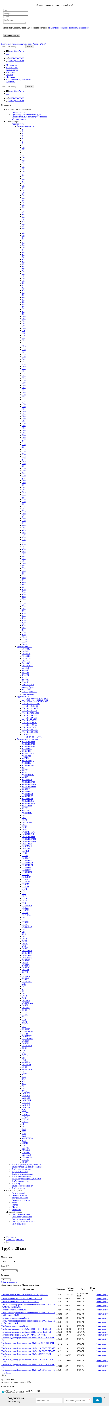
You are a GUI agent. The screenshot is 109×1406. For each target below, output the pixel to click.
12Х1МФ (26, 870)
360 (24, 513)
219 (24, 444)
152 (24, 373)
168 (24, 392)
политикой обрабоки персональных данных (69, 28)
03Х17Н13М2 (28, 741)
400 (24, 525)
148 (24, 368)
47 (23, 231)
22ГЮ (25, 972)
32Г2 (24, 1012)
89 (23, 304)
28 (23, 190)
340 (24, 501)
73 (23, 273)
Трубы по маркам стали (27, 739)
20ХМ (25, 962)
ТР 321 (25, 1145)
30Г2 (24, 996)
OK (97, 1400)
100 (24, 316)
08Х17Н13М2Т (29, 784)
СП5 (24, 1141)
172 (24, 397)
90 (23, 307)
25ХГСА (26, 977)
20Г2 (24, 939)
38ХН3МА (27, 1046)
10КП (25, 827)
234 (24, 454)
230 (24, 452)
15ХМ (25, 912)
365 (24, 516)
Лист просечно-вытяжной (23, 1221)
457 (24, 547)
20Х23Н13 (27, 950)
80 (23, 283)
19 (23, 169)
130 (24, 352)
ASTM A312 (27, 687)
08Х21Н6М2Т (28, 803)
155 (24, 378)
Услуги (9, 75)
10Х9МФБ (27, 846)
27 (23, 188)
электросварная (29, 694)
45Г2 (24, 1074)
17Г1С (25, 920)
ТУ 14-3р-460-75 (29, 725)
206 (24, 437)
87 (23, 300)
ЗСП (24, 1126)
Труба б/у (16, 1183)
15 (23, 159)
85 (23, 295)
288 (24, 480)
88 (23, 302)
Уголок (15, 1205)
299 (24, 482)
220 (24, 447)
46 (23, 228)
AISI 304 (26, 1095)
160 (24, 385)
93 (23, 311)
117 (23, 338)
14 (23, 157)
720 (24, 604)
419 (24, 535)
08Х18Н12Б (27, 796)
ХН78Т (25, 1160)
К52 (24, 1131)
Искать (30, 47)
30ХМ (25, 1005)
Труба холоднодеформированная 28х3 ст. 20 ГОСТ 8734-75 (28, 1370)
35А (24, 1019)
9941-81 (25, 682)
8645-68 (25, 673)
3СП (24, 1053)
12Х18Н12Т (27, 865)
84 (23, 292)
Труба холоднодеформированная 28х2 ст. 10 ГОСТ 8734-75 (28, 1348)
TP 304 (25, 1112)
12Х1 (24, 853)
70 (23, 271)
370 (24, 520)
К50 (24, 1129)
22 (23, 176)
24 (23, 181)
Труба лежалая (18, 1188)
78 (23, 281)
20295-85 (26, 663)
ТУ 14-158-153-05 (30, 706)
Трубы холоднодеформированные (27, 1167)
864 (24, 627)
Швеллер (16, 1207)
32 (23, 197)
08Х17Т (26, 789)
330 (24, 499)
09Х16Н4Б (27, 813)
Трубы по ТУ (23, 696)
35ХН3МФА (28, 1031)
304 (24, 487)
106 (24, 326)
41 (23, 216)
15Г (24, 893)
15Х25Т (26, 908)
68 (23, 266)
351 (24, 506)
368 (24, 518)
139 (24, 357)
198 (24, 428)
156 (24, 380)
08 (23, 768)
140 (24, 359)
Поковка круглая (19, 1195)
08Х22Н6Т (27, 806)
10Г (24, 817)
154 (24, 376)
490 (24, 561)
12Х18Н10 (27, 860)
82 (23, 288)
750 (24, 606)
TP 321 (25, 1122)
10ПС (25, 829)
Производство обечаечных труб (26, 114)
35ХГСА (26, 1029)
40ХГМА (26, 1062)
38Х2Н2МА (27, 1038)
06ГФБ (25, 758)
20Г (24, 936)
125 (24, 345)
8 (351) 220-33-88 (16, 58)
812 (24, 616)
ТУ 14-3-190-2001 (30, 715)
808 (24, 611)
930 (24, 635)
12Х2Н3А (26, 877)
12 (23, 152)
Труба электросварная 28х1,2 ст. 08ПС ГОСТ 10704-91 (26, 1329)
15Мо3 (25, 901)
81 (23, 285)
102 (24, 321)
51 (23, 238)
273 (24, 478)
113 (23, 333)
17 (23, 164)
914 (24, 630)
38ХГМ (25, 1041)
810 (24, 613)
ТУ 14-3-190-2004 (30, 718)
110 (23, 330)
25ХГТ (25, 979)
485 (24, 558)
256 (24, 468)
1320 (24, 642)
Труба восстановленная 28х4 (14, 1326)
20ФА (25, 943)
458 (24, 549)
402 (24, 528)
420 (24, 537)
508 (24, 566)
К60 (24, 1136)
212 (24, 442)
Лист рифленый (19, 1224)
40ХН (25, 1067)
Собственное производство (18, 79)
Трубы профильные (21, 1181)
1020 (24, 637)
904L (24, 1091)
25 (23, 183)
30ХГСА (26, 1000)
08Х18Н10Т (27, 794)
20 (23, 171)
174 (24, 399)
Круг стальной (18, 1193)
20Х (24, 946)
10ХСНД (26, 848)
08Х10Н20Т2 (28, 775)
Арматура (16, 1209)
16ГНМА (26, 915)
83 (23, 290)
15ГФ (24, 898)
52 (23, 240)
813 (24, 618)
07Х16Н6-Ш (28, 765)
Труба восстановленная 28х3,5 (15, 1318)
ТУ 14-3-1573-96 (29, 711)
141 (24, 361)
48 (23, 233)
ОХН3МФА (27, 1138)
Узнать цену (102, 1294)
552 (24, 575)
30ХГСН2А (27, 1003)
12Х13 (25, 855)
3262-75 (25, 668)
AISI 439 (26, 1107)
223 (24, 449)
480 (24, 554)
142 (24, 364)
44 (23, 224)
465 (24, 551)
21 (23, 174)
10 (23, 147)
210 (24, 440)
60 (23, 252)
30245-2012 (27, 665)
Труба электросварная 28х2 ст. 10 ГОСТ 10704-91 (23, 1335)
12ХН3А (26, 882)
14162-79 (26, 658)
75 (23, 276)
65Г (24, 1084)
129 (24, 349)
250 (24, 463)
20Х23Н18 (27, 953)
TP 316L (26, 1119)
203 (24, 433)
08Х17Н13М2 (28, 782)
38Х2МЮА (27, 1036)
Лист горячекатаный (21, 1214)
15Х (24, 903)
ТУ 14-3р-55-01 (29, 727)
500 (24, 563)
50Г (24, 1079)
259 (24, 471)
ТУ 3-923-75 (27, 734)
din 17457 (26, 689)
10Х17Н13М (28, 834)
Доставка (10, 77)
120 (24, 340)
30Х (24, 998)
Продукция (11, 65)
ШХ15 (25, 1162)
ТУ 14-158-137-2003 (31, 703)
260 (24, 473)
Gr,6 (24, 1110)
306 (24, 492)
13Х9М (25, 884)
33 (23, 200)
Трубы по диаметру (26, 126)
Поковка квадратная (21, 1200)
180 (24, 406)
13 (23, 155)
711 (23, 601)
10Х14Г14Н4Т (28, 832)
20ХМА (26, 965)
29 (23, 193)
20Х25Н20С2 (28, 955)
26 (23, 186)
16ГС (24, 917)
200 (24, 430)
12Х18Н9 (26, 867)
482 (24, 556)
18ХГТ (25, 924)
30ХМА (26, 1007)
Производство (18, 112)
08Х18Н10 (27, 791)
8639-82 (25, 670)
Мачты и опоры (19, 119)
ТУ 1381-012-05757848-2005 (35, 701)
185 (24, 409)
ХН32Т (25, 1148)
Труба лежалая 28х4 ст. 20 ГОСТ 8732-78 (20, 1301)
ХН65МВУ (27, 1157)
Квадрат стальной (20, 1198)
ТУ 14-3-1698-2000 (30, 713)
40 (23, 214)
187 (24, 414)
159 (24, 383)
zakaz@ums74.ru (16, 51)
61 (23, 254)
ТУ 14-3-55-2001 (29, 720)
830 (24, 625)
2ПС (24, 984)
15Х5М (25, 910)
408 (24, 532)
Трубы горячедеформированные (26, 1164)
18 (23, 167)
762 (24, 608)
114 (23, 335)
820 (24, 623)
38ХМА (26, 1043)
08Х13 (25, 777)
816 (24, 620)
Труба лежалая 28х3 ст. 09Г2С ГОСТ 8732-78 (21, 1299)
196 (24, 425)
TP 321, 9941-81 (29, 692)
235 (24, 456)
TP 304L (26, 1114)
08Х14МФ (27, 779)
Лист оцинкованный (21, 1219)
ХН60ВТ (26, 1152)
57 (23, 250)
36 (23, 207)
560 (24, 577)
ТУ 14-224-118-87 (30, 708)
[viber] (7, 53)
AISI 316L (27, 1100)
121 (24, 342)
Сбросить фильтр (9, 1282)
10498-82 (26, 649)
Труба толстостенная (21, 1169)
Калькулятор (12, 70)
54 (23, 245)
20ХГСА (26, 960)
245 (24, 461)
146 (24, 366)
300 (24, 485)
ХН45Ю (26, 1150)
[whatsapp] (6, 53)
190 (24, 418)
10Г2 (24, 820)
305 (24, 490)
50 (23, 235)
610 (24, 589)
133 (24, 354)
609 (24, 587)
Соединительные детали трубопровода (29, 117)
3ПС (24, 1050)
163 (24, 387)
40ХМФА (26, 1065)
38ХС (24, 1048)
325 (24, 497)
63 (23, 259)
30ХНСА (26, 1010)
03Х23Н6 (26, 751)
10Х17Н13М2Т (29, 839)
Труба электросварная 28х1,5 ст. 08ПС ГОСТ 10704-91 (26, 1332)
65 (23, 264)
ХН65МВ (26, 1155)
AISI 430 (26, 1105)
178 (24, 404)
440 (24, 542)
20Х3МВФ (27, 958)
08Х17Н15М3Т (29, 787)
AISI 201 (26, 1093)
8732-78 (25, 675)
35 (23, 205)
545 (24, 570)
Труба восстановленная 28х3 (14, 1310)
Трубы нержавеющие (21, 1176)
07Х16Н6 (26, 763)
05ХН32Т (26, 756)
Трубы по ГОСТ (24, 646)
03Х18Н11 (27, 749)
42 (23, 219)
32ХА (25, 1015)
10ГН (24, 825)
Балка (14, 1202)
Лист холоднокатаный (22, 1217)
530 (24, 568)
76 (23, 278)
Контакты (10, 82)
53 (23, 243)
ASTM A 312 (28, 684)
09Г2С (25, 808)
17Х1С (25, 922)
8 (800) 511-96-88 (16, 61)
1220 (24, 639)
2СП (24, 986)
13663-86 (26, 656)
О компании (12, 67)
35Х (24, 1026)
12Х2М (25, 874)
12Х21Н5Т (27, 872)
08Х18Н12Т (27, 798)
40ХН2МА (27, 1069)
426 (24, 539)
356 (24, 511)
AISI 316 (26, 1098)
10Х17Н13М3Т (29, 841)
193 (24, 421)
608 (24, 585)
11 (23, 150)
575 (24, 580)
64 (23, 262)
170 (24, 395)
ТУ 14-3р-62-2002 (30, 732)
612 (24, 592)
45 (23, 226)
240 (24, 459)
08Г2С (25, 770)
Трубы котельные (20, 1171)
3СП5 (25, 1055)
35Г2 (24, 1022)
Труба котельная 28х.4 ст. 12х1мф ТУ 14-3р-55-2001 (24, 1294)
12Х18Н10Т (27, 863)
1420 (24, 644)
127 (24, 347)
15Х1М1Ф (27, 905)
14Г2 (24, 889)
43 (23, 221)
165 (24, 390)
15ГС (24, 896)
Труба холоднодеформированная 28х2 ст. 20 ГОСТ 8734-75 (28, 1351)
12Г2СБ (25, 851)
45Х (24, 1076)
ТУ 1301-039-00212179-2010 (35, 699)
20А (24, 934)
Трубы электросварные (22, 1174)
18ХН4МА (27, 927)
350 (24, 504)
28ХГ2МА (27, 981)
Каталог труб (18, 124)
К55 (24, 1133)
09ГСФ (25, 810)
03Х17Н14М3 (28, 746)
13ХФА (25, 886)
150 (24, 371)
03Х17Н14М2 (28, 744)
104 (24, 323)
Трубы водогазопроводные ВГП (26, 1179)
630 (24, 594)
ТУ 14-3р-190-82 (29, 722)
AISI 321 (26, 1103)
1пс (24, 929)
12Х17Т (26, 858)
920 (24, 632)
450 (24, 544)
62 (23, 257)
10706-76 (26, 654)
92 (23, 309)
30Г (24, 993)
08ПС (25, 772)
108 (24, 328)
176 (24, 402)
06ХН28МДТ (28, 760)
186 (24, 411)
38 (23, 212)
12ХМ (25, 879)
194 (24, 423)
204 (24, 435)
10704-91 (26, 651)
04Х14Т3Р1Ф (28, 753)
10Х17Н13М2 (28, 836)
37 (23, 209)
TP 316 (25, 1117)
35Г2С (25, 1024)
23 (23, 178)
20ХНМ (26, 967)
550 (24, 573)
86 (23, 297)
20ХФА (25, 969)
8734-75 (25, 677)
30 (23, 195)
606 (24, 582)
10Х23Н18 (27, 844)
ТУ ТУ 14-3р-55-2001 (32, 737)
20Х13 (25, 948)
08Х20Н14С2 (28, 801)
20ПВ (25, 941)
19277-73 (26, 661)
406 (24, 530)
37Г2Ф (25, 1034)
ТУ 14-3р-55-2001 (30, 730)
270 (24, 475)
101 (24, 319)
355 (24, 509)
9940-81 (25, 680)
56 (23, 247)
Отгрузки (10, 72)
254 (24, 466)
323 (24, 494)
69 (23, 269)
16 (23, 162)
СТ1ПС (25, 1143)
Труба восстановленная (22, 1186)
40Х (24, 1060)
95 (23, 314)
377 (24, 523)
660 (24, 597)
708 (24, 599)
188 (24, 416)
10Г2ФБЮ (27, 822)
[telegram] (8, 53)
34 (23, 202)
